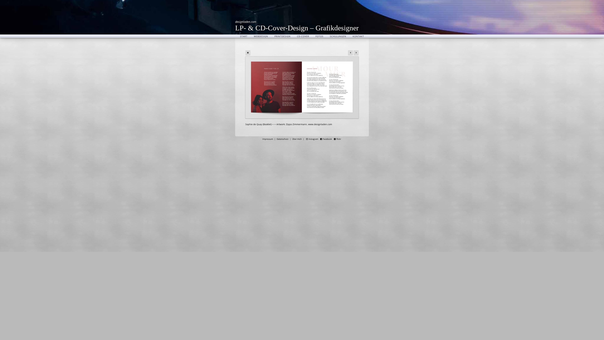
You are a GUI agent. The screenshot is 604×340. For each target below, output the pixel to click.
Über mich (297, 139)
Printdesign (282, 36)
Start (243, 36)
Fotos (319, 36)
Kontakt (358, 36)
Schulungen (338, 36)
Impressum (267, 139)
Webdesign (261, 36)
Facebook (327, 139)
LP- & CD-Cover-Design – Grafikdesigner (297, 25)
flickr (338, 139)
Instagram (313, 139)
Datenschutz (282, 139)
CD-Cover (303, 36)
